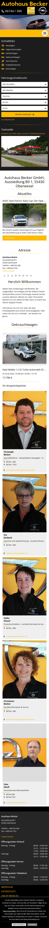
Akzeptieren (32, 924)
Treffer (23, 114)
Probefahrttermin (13, 65)
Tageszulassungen (13, 49)
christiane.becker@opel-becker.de (20, 719)
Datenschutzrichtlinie (9, 911)
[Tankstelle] (24, 136)
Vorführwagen (12, 53)
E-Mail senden (9, 271)
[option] (24, 22)
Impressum (7, 887)
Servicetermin (11, 61)
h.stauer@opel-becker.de (16, 636)
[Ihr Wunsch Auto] (31, 10)
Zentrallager (11, 69)
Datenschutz (8, 891)
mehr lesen (10, 238)
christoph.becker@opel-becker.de (20, 470)
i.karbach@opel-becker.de (17, 553)
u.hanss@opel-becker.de (16, 802)
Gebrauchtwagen (13, 57)
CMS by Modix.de (9, 895)
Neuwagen (10, 45)
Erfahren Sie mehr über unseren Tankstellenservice (23, 133)
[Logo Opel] (43, 10)
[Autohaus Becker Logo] (24, 3)
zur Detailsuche (7, 119)
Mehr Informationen (19, 924)
